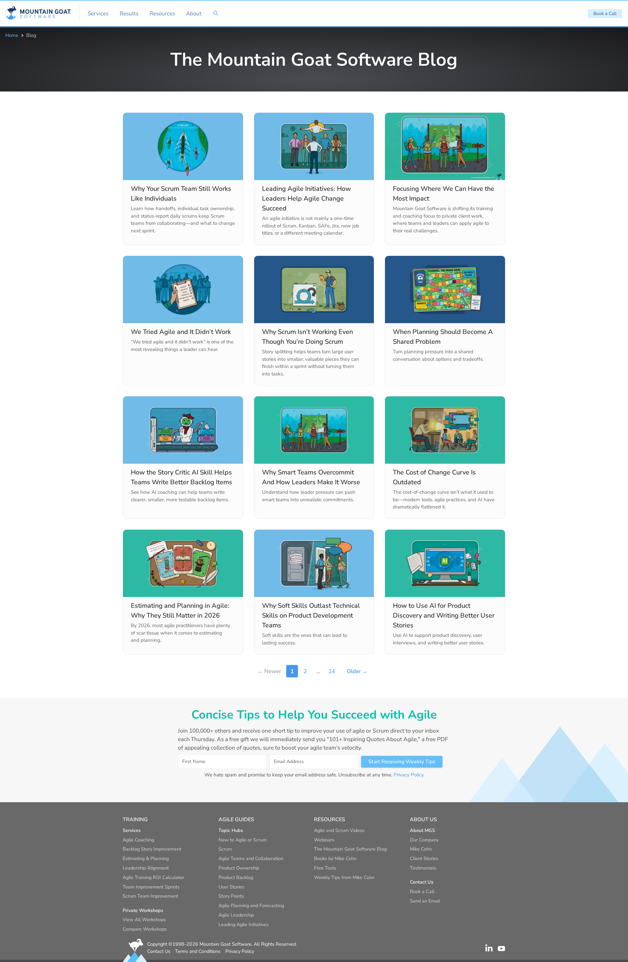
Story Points (231, 896)
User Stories (231, 887)
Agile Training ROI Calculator (153, 877)
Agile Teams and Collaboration (250, 858)
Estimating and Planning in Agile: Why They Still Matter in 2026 (180, 610)
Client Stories (424, 858)
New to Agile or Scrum (242, 840)
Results (129, 13)
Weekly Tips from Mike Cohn (344, 877)
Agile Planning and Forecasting (251, 905)
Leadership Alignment (146, 868)
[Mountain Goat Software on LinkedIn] (489, 948)
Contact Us (158, 951)
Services (98, 13)
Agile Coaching (138, 840)
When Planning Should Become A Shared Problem (443, 336)
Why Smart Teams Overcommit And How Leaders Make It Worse (311, 477)
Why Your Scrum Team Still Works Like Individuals (181, 193)
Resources (162, 13)
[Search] (215, 13)
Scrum (225, 849)
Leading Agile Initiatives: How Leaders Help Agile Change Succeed (306, 198)
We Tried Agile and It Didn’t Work (181, 331)
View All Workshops (144, 919)
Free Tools (325, 868)
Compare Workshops (145, 929)
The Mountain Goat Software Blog (350, 849)
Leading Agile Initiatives (243, 924)
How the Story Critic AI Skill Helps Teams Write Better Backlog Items (181, 477)
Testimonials (423, 868)
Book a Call (605, 13)
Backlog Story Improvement (152, 849)
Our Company (424, 840)
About (193, 13)
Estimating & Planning (146, 858)
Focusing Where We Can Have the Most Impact (443, 193)
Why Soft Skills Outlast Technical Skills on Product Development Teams (311, 615)
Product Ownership (238, 868)
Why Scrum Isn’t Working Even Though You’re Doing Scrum (307, 336)
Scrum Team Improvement (150, 896)
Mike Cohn (421, 849)
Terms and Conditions (197, 951)
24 (331, 671)
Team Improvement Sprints (151, 887)
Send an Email (425, 901)
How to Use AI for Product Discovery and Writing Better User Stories (444, 615)
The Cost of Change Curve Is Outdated (434, 477)
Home (11, 35)
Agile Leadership (236, 915)
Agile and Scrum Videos (339, 830)
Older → (357, 671)
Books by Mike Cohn (335, 858)
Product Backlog (235, 877)
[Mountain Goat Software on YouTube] (501, 948)
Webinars (324, 840)
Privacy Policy (408, 774)
